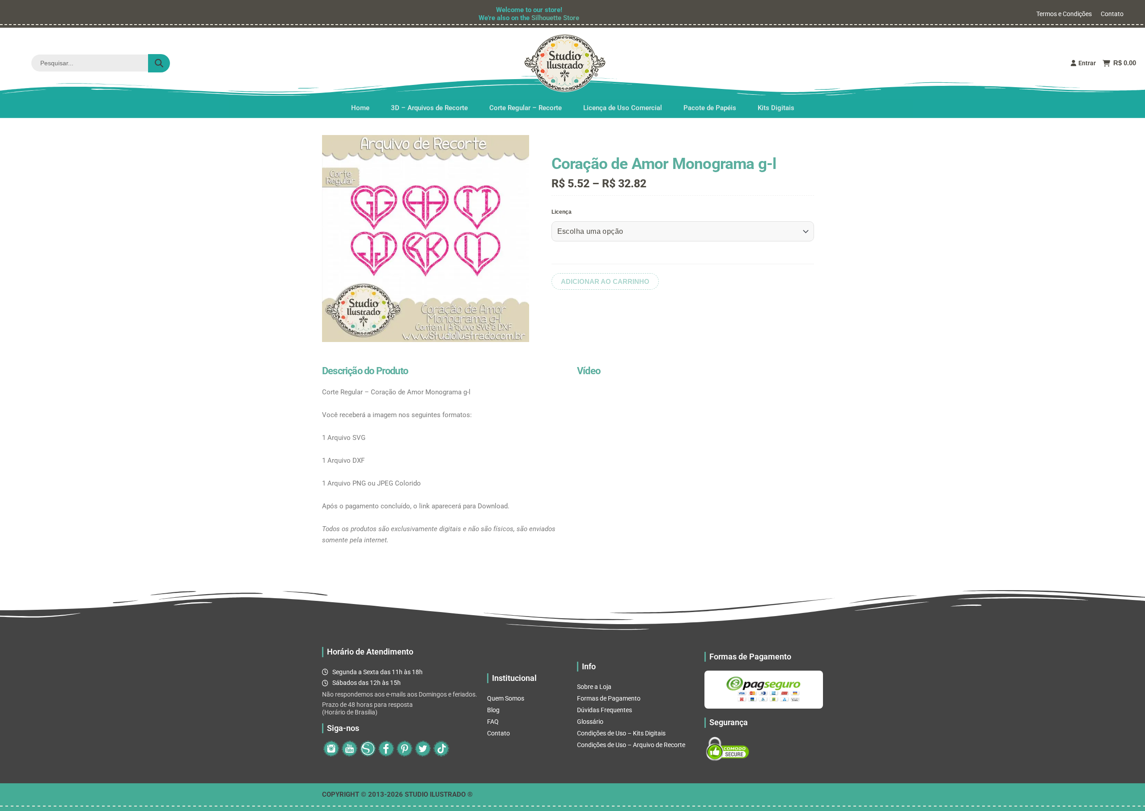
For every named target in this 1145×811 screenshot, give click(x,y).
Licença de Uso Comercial (622, 107)
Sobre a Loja (594, 686)
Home (360, 107)
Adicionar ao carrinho (605, 281)
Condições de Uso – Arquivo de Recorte (631, 744)
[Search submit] (159, 63)
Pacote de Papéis (709, 107)
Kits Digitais (776, 107)
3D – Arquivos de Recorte (429, 107)
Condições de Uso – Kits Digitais (621, 733)
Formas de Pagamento (608, 698)
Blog (493, 710)
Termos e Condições (1064, 13)
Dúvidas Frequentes (604, 710)
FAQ (493, 721)
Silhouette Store (555, 18)
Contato (1112, 13)
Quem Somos (505, 698)
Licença (561, 212)
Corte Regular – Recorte (525, 107)
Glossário (590, 721)
